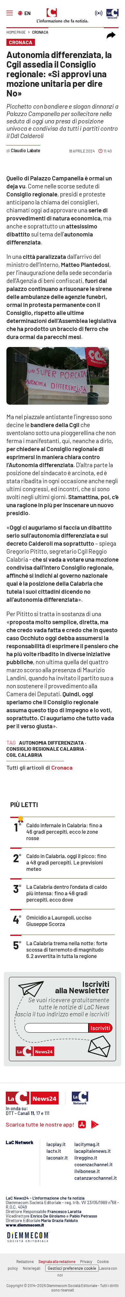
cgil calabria (24, 755)
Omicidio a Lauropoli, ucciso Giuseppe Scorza (58, 920)
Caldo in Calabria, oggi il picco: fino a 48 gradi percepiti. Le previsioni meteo (66, 862)
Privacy (86, 1261)
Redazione (25, 1261)
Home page (16, 32)
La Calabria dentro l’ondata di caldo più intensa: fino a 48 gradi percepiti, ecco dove (66, 893)
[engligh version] (21, 12)
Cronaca (40, 32)
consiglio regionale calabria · (46, 749)
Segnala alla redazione (56, 1261)
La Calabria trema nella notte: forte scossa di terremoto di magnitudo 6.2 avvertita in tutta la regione (66, 949)
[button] (111, 35)
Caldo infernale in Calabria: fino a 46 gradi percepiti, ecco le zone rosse (64, 831)
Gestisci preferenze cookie (72, 1268)
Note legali (31, 1268)
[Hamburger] (9, 13)
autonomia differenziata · (52, 742)
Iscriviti (100, 1027)
